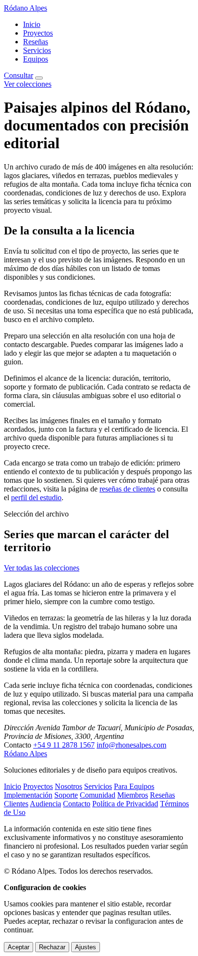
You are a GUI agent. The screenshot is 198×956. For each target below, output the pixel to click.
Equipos (35, 59)
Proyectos (38, 33)
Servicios (37, 50)
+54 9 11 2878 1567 (64, 745)
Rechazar (52, 947)
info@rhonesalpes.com (131, 745)
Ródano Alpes (25, 8)
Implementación (28, 795)
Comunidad (97, 795)
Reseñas (35, 42)
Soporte (66, 795)
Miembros (132, 795)
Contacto (76, 804)
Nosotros (68, 786)
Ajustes (85, 947)
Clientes (16, 804)
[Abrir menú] (39, 78)
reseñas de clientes (127, 489)
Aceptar (18, 947)
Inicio (31, 24)
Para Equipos (134, 786)
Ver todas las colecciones (41, 568)
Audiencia (45, 804)
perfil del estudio (36, 497)
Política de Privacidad (125, 804)
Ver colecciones (27, 84)
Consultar (18, 75)
